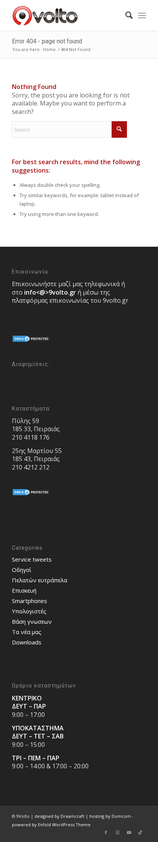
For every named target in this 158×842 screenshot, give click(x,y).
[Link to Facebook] (106, 832)
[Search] (125, 15)
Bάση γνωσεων (32, 621)
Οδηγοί (21, 569)
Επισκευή (24, 590)
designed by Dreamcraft (59, 816)
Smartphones (29, 601)
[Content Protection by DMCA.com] (31, 340)
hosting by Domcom (110, 816)
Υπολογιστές (29, 611)
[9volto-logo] (65, 15)
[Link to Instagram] (117, 832)
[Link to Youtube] (129, 832)
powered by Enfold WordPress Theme (51, 824)
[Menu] (142, 15)
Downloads (26, 642)
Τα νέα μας (26, 632)
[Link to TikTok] (140, 832)
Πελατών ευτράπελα (39, 580)
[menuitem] (125, 15)
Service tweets (32, 559)
